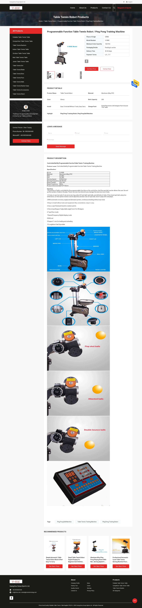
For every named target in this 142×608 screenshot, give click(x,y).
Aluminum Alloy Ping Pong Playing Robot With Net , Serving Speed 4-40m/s (98, 560)
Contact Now (25, 141)
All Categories (116, 590)
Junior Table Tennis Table (21, 61)
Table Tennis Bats (18, 73)
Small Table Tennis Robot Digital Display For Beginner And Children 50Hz (76, 560)
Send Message (61, 146)
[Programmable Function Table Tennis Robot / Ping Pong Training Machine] (64, 52)
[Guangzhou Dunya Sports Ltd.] (16, 7)
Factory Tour (74, 585)
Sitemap (89, 588)
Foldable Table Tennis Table (21, 37)
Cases (88, 585)
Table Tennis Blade (19, 69)
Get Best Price (91, 69)
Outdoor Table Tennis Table (21, 53)
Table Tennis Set (18, 65)
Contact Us (74, 590)
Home (41, 21)
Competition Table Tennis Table (23, 41)
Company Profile (75, 583)
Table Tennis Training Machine (87, 522)
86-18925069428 (28, 131)
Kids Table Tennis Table (20, 57)
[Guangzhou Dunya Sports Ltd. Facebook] (124, 2)
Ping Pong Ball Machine (64, 522)
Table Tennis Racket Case (21, 86)
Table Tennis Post (18, 78)
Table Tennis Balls (18, 82)
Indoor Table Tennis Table (21, 49)
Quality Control (75, 588)
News (88, 583)
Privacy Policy (90, 590)
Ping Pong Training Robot (110, 522)
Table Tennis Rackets (19, 45)
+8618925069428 (25, 135)
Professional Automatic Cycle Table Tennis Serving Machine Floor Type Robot (120, 560)
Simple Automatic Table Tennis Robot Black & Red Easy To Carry (54, 560)
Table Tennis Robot (50, 21)
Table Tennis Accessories (21, 90)
